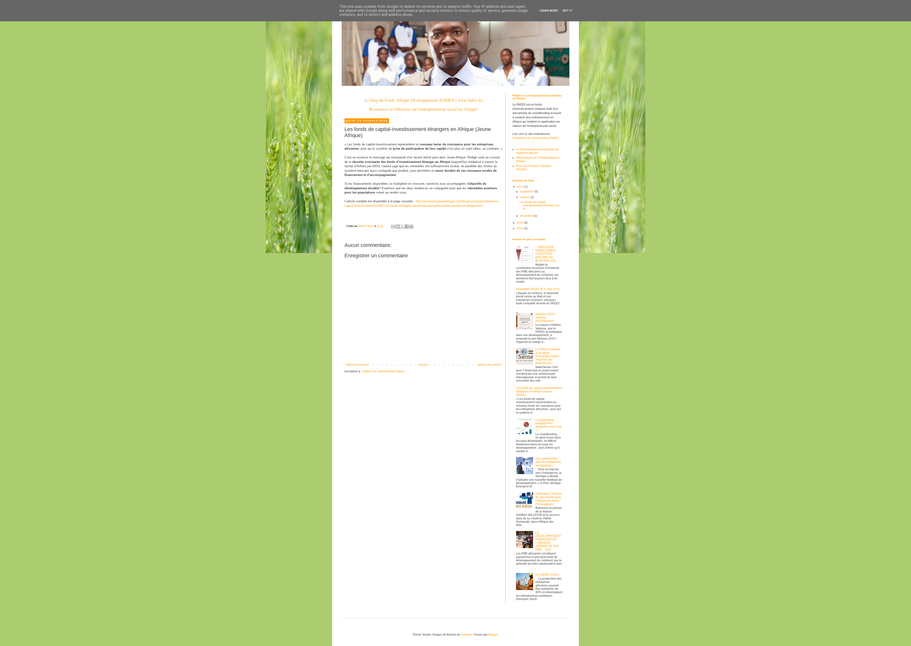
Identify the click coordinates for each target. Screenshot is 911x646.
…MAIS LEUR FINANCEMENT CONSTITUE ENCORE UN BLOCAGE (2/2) (545, 254)
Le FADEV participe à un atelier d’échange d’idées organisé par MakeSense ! (548, 356)
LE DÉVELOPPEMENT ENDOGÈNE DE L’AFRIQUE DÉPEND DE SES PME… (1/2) (548, 541)
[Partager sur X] (402, 226)
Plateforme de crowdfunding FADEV (535, 138)
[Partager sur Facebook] (406, 226)
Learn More (548, 10)
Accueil (423, 364)
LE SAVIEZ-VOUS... (548, 574)
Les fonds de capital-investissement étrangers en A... (539, 205)
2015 (520, 222)
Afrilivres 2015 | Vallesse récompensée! (545, 318)
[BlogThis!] (397, 226)
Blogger (493, 634)
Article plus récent (357, 364)
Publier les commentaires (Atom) (383, 371)
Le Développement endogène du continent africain (537, 151)
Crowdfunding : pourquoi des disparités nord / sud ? (548, 425)
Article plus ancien (489, 364)
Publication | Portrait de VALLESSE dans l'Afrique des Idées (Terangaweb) (548, 499)
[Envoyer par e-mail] (393, 226)
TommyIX (467, 634)
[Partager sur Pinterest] (411, 226)
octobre (525, 197)
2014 (520, 187)
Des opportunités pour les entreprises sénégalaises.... (548, 462)
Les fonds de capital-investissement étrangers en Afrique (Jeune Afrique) (539, 391)
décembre (527, 215)
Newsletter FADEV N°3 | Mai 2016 (538, 289)
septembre (527, 191)
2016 (520, 228)
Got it (567, 10)
